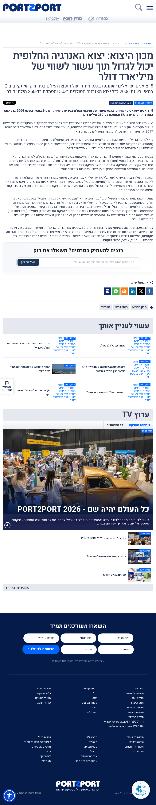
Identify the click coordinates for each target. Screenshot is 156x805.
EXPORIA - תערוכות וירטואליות (126, 727)
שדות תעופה (44, 703)
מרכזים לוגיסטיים (41, 747)
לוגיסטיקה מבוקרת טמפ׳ (37, 742)
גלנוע (94, 698)
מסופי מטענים (89, 703)
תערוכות (46, 761)
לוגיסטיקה (45, 756)
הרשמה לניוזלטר (41, 649)
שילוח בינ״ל (44, 737)
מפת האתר (138, 698)
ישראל (105, 307)
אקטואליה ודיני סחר (86, 761)
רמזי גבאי (121, 307)
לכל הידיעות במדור (18, 588)
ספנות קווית (90, 689)
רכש (48, 751)
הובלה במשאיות (135, 737)
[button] (9, 795)
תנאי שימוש (137, 703)
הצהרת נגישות (136, 712)
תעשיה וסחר (131, 43)
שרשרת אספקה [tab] (139, 425)
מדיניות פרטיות (135, 708)
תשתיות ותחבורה (134, 747)
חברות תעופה (43, 689)
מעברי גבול (138, 751)
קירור (94, 708)
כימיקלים (92, 712)
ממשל (93, 751)
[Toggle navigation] (150, 8)
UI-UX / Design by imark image (25, 793)
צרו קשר (139, 689)
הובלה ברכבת (136, 742)
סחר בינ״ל (92, 737)
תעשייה (93, 742)
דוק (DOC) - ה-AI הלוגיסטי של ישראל (123, 722)
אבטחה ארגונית (88, 756)
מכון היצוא (139, 307)
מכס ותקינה (90, 747)
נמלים (94, 693)
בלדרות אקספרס (42, 693)
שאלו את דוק (28, 262)
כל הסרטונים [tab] (115, 425)
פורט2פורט (147, 43)
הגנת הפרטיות (136, 717)
